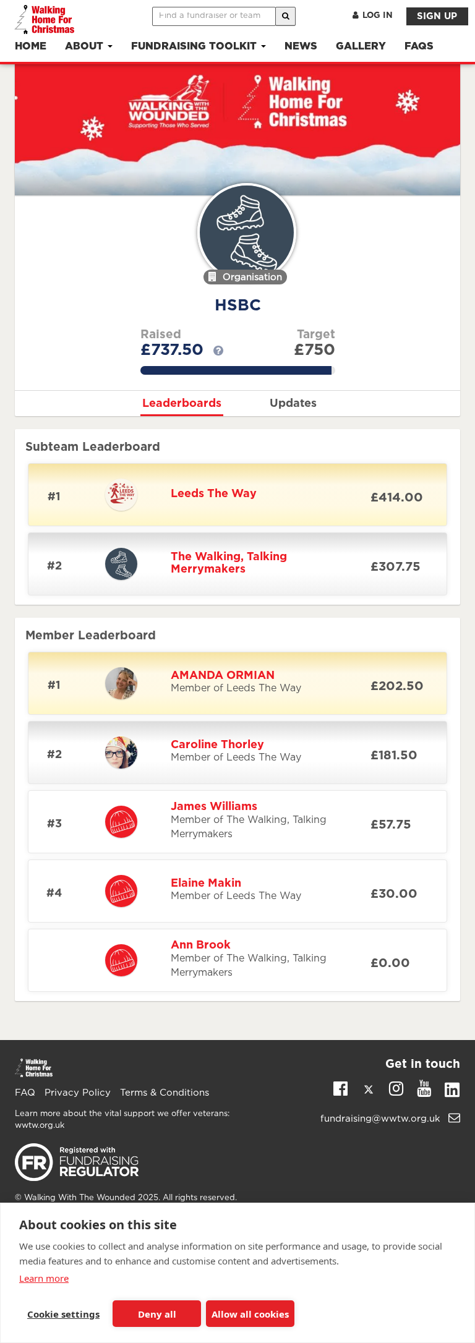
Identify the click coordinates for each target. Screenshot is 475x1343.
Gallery (361, 46)
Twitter (368, 1092)
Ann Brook (201, 945)
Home (30, 46)
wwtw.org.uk (39, 1125)
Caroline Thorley (217, 745)
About (85, 46)
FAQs (419, 46)
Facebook (340, 1088)
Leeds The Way (214, 494)
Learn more (44, 1278)
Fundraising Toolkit (195, 46)
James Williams (214, 807)
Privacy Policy (78, 1093)
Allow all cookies (250, 1314)
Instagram (396, 1088)
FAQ (25, 1093)
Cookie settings (63, 1314)
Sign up (437, 16)
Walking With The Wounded (79, 1198)
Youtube (424, 1088)
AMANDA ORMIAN (223, 676)
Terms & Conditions (164, 1093)
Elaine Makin (206, 884)
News (301, 46)
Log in (377, 15)
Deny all (157, 1314)
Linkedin (451, 1092)
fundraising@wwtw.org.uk (381, 1119)
